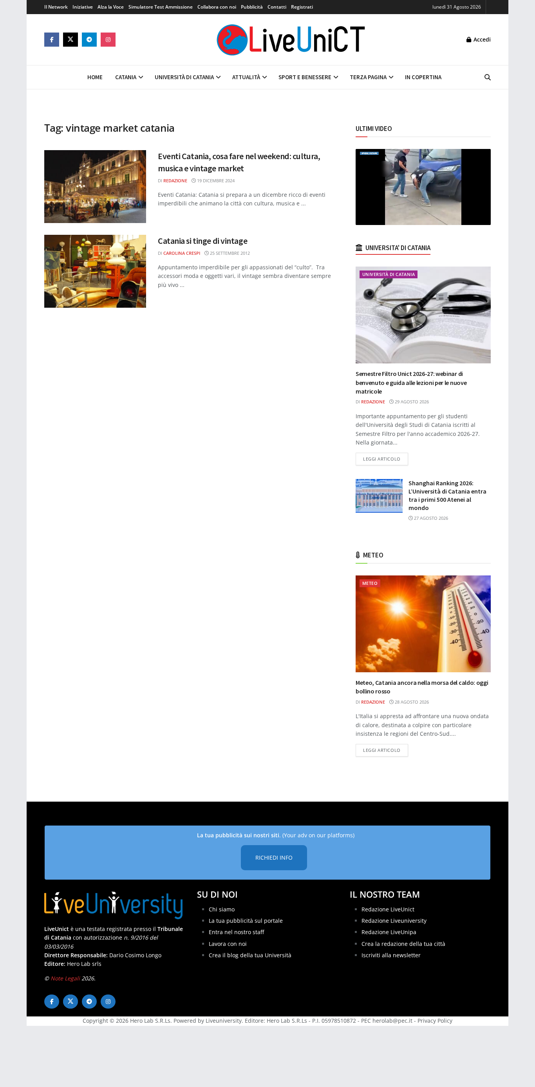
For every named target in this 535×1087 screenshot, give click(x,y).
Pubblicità (252, 7)
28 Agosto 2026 (411, 702)
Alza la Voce (111, 7)
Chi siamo (222, 909)
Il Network (56, 7)
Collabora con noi (216, 7)
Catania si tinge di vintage (202, 240)
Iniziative (82, 7)
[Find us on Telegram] (89, 40)
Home (95, 77)
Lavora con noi (228, 943)
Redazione (175, 180)
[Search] (487, 77)
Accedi (481, 39)
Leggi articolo (385, 458)
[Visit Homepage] (291, 39)
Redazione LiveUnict (387, 909)
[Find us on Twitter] (70, 40)
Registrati (302, 7)
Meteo (370, 583)
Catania (125, 77)
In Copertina (423, 77)
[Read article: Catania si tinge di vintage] (95, 271)
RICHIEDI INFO (274, 857)
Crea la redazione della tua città (403, 943)
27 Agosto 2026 (430, 518)
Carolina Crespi (181, 253)
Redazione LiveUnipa (388, 932)
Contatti (277, 7)
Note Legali (65, 978)
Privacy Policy (435, 1020)
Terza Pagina (368, 77)
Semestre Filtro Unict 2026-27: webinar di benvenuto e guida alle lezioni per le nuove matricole (411, 382)
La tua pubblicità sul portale (246, 920)
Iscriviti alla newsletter (391, 955)
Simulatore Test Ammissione (160, 7)
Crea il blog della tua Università (250, 955)
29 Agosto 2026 (411, 402)
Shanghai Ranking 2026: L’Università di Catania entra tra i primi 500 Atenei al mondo (447, 495)
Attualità (246, 77)
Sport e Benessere (304, 77)
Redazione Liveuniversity (394, 920)
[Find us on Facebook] (51, 40)
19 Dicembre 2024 (215, 180)
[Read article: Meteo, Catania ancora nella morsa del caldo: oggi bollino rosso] (423, 623)
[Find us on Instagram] (108, 40)
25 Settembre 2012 (229, 253)
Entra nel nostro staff (236, 932)
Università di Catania (184, 77)
